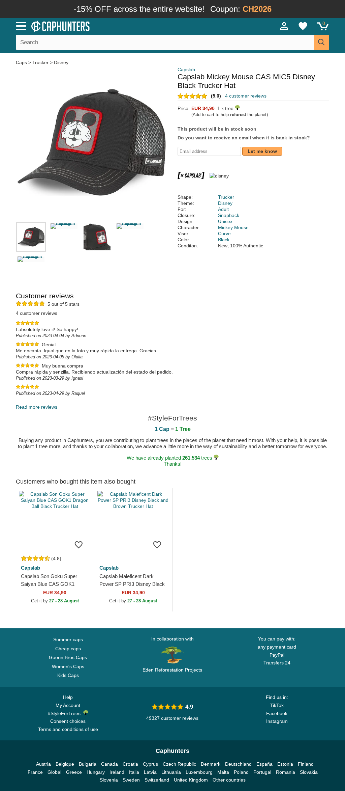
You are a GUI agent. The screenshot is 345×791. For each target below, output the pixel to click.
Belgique (65, 764)
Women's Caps (68, 666)
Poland (241, 772)
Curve (224, 233)
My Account (68, 705)
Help (68, 697)
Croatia (130, 764)
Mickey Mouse (233, 227)
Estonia (285, 764)
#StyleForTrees (65, 713)
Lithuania (171, 772)
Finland (306, 764)
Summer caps (68, 639)
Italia (134, 772)
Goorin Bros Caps (68, 657)
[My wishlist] (303, 26)
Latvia (150, 772)
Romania (285, 772)
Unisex (225, 221)
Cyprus (150, 764)
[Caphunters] (105, 25)
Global (54, 772)
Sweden (131, 780)
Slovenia (109, 780)
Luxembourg (199, 772)
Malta (223, 772)
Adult (223, 209)
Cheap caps (68, 648)
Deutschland (238, 764)
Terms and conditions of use (68, 729)
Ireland (116, 772)
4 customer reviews (245, 96)
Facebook (276, 713)
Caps (22, 62)
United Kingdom (191, 780)
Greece (74, 772)
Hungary (96, 772)
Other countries (229, 780)
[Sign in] (284, 26)
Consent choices (68, 721)
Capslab (186, 69)
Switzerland (157, 780)
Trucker (40, 62)
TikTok (277, 705)
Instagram (277, 721)
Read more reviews (36, 407)
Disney (61, 62)
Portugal (262, 772)
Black (223, 239)
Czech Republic (179, 764)
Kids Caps (68, 675)
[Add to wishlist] (79, 544)
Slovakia (309, 772)
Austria (43, 764)
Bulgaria (87, 764)
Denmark (210, 764)
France (35, 772)
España (264, 764)
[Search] (321, 42)
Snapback (228, 215)
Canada (109, 764)
